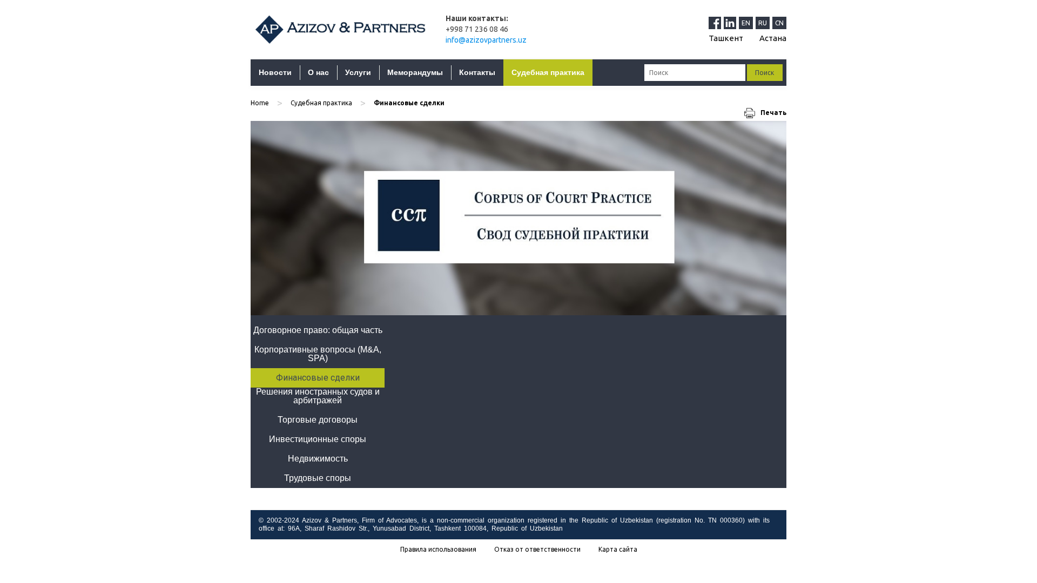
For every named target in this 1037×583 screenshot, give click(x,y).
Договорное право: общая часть (317, 330)
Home (260, 102)
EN (746, 22)
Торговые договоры (318, 419)
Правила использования (438, 549)
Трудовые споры (317, 478)
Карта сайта (617, 549)
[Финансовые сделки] (518, 218)
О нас (318, 72)
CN (779, 22)
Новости (275, 72)
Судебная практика (547, 72)
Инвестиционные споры (317, 439)
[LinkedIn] (731, 23)
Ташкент (726, 38)
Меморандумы (415, 72)
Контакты (477, 72)
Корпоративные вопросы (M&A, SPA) (317, 354)
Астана (772, 38)
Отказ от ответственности (537, 549)
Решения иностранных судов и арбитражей (318, 396)
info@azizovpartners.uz (486, 40)
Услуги (358, 72)
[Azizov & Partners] (340, 29)
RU (762, 22)
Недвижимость (318, 458)
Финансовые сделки (318, 377)
